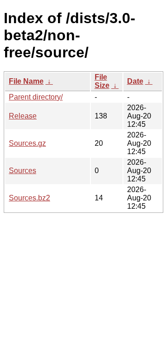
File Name (26, 81)
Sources (22, 170)
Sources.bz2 (29, 198)
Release (23, 116)
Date (135, 81)
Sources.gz (27, 143)
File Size (102, 81)
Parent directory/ (36, 97)
